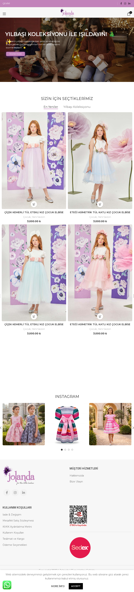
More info (58, 586)
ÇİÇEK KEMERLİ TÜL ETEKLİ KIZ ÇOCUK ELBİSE (34, 212)
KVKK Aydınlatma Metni (17, 526)
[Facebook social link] (121, 3)
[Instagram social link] (125, 3)
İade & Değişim (12, 514)
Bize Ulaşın (76, 481)
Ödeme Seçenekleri (15, 544)
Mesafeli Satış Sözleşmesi (18, 520)
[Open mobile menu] (4, 13)
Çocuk (27, 216)
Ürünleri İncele (15, 54)
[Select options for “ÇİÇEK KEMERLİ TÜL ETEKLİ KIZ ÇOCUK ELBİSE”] (34, 204)
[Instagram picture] (24, 424)
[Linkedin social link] (129, 3)
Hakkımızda (77, 475)
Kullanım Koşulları (13, 532)
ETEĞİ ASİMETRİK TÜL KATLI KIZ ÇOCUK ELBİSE (100, 212)
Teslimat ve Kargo (13, 538)
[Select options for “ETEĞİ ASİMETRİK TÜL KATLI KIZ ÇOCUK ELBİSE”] (100, 204)
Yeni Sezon (38, 216)
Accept (75, 586)
